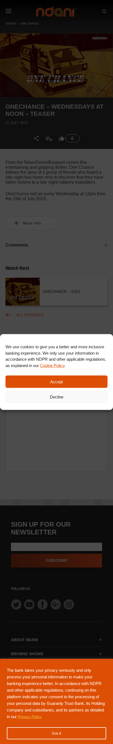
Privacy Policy (30, 716)
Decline (56, 396)
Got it (56, 733)
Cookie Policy (52, 365)
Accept (56, 381)
